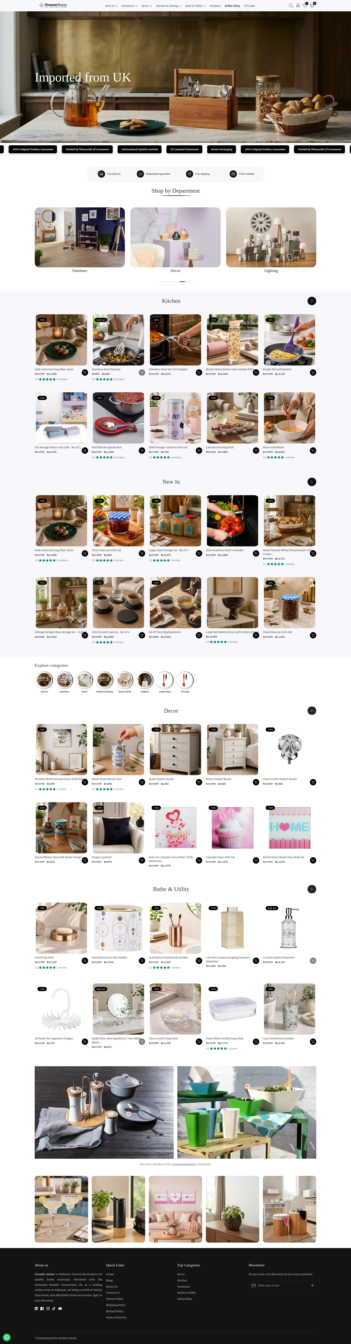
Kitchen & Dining (167, 5)
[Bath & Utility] (311, 889)
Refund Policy (115, 1311)
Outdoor (215, 5)
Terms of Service (116, 1317)
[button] (162, 281)
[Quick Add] (129, 1114)
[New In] (311, 482)
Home (110, 1274)
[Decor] (311, 710)
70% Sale (249, 5)
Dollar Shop (232, 5)
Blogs (109, 1280)
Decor (145, 5)
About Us (112, 1286)
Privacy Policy (114, 1299)
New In (109, 5)
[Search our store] (292, 5)
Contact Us (113, 1292)
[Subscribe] (312, 1285)
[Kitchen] (311, 301)
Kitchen (182, 1280)
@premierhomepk (183, 1164)
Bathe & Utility (186, 1292)
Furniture (128, 5)
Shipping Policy (116, 1305)
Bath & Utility (193, 5)
